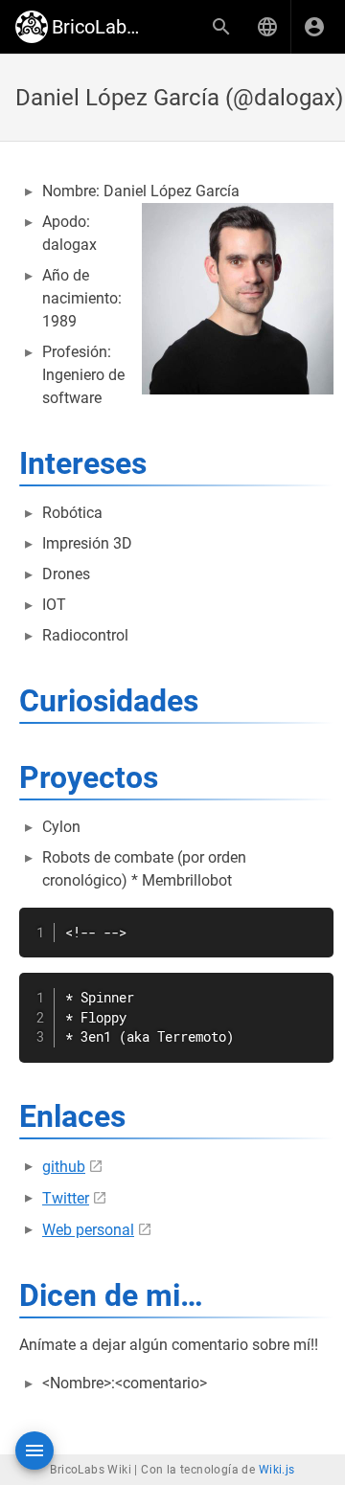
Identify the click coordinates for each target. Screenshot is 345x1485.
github (63, 1167)
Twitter (65, 1198)
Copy (310, 924)
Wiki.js (277, 1469)
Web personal (88, 1230)
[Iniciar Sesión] (314, 27)
